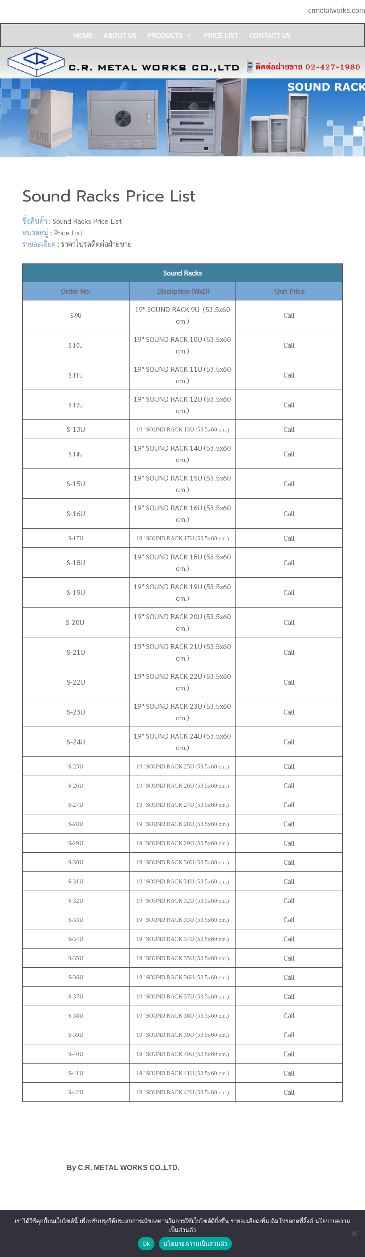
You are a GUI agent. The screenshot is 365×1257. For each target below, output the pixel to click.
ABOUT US (120, 35)
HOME (83, 35)
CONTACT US (270, 35)
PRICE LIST (221, 35)
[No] (353, 1233)
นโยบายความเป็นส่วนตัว (195, 1243)
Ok (146, 1243)
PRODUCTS (164, 35)
